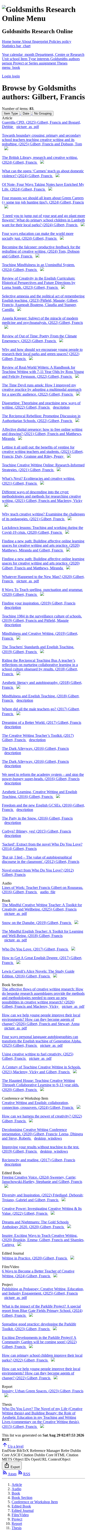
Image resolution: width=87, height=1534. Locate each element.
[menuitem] (35, 41)
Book (16, 1493)
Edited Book (21, 1506)
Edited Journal (23, 1510)
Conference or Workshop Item (35, 1502)
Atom (9, 1474)
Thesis (17, 1528)
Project (17, 1519)
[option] (11, 113)
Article (17, 1485)
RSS (23, 1474)
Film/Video (20, 1515)
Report (17, 1523)
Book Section (22, 1497)
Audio (16, 1489)
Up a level (12, 1446)
